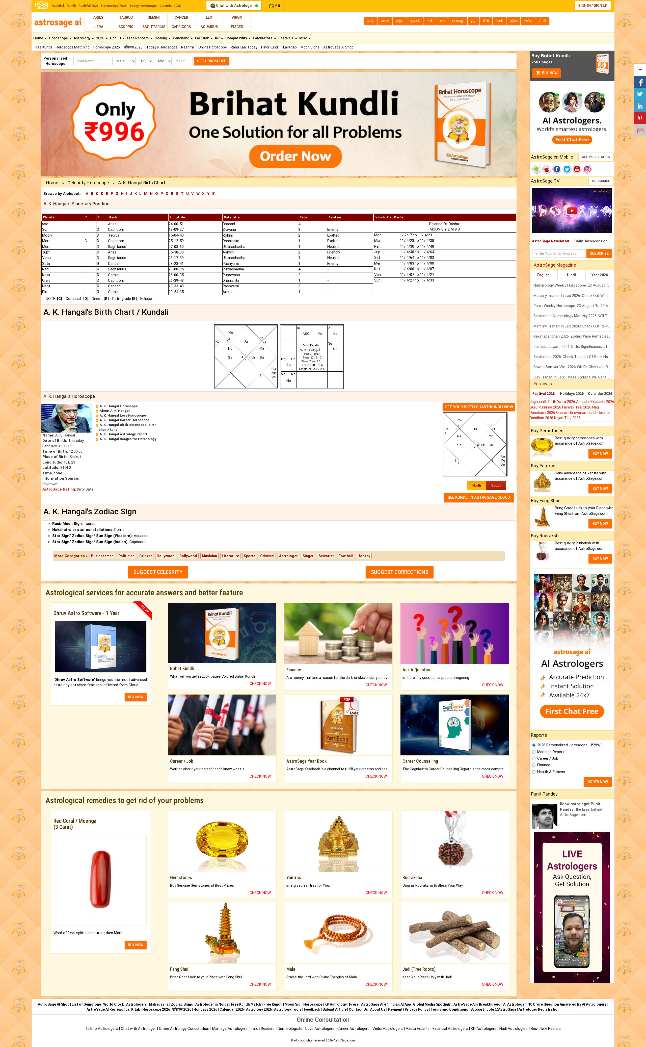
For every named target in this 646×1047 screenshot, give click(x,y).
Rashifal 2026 (88, 6)
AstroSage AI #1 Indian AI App (386, 1004)
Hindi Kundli (270, 47)
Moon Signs (310, 47)
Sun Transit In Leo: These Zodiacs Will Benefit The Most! (573, 377)
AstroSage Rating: (59, 489)
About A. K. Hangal (115, 411)
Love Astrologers (319, 1028)
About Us (378, 1009)
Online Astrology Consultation (184, 1028)
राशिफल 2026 (133, 47)
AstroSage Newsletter (551, 241)
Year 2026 (599, 275)
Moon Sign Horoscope (303, 1004)
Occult (116, 38)
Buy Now (549, 73)
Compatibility (236, 38)
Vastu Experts (417, 1028)
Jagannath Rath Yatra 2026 (553, 401)
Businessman (102, 556)
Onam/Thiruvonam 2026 (577, 412)
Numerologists (290, 1028)
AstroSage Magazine (555, 265)
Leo (209, 17)
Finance (543, 765)
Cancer (181, 17)
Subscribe (601, 181)
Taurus (126, 17)
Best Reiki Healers (546, 1028)
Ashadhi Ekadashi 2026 (595, 401)
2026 (100, 38)
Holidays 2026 (572, 394)
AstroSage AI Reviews (105, 1009)
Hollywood (166, 556)
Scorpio (125, 27)
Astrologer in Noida (212, 1004)
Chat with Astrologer (234, 5)
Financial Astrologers (450, 1028)
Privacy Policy (416, 1009)
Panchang (181, 38)
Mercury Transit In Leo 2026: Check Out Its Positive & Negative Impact (573, 326)
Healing (161, 38)
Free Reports (138, 38)
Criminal (267, 556)
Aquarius (209, 27)
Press (354, 1004)
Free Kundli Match (246, 1004)
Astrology (82, 38)
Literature (230, 556)
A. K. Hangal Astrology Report (123, 434)
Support (477, 1009)
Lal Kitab (290, 47)
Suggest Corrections (399, 572)
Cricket (145, 556)
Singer (308, 556)
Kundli (71, 6)
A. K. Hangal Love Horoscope (123, 415)
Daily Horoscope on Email (594, 241)
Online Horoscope (212, 47)
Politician (126, 556)
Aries (98, 17)
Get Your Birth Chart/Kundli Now (479, 407)
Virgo (237, 17)
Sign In (584, 6)
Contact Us (358, 1009)
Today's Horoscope (161, 47)
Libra (98, 27)
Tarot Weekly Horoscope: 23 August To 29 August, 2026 (573, 305)
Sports (249, 556)
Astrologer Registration (539, 1009)
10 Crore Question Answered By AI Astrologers (567, 1004)
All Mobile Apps (596, 157)
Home (38, 38)
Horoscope (59, 38)
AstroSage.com (344, 1040)
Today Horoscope (143, 6)
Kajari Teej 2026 (567, 418)
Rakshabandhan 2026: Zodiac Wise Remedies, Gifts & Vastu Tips (573, 336)
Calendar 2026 (170, 6)
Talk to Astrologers (101, 1028)
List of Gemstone (86, 1004)
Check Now (260, 683)
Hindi (571, 275)
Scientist (326, 556)
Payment (395, 1009)
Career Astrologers (353, 1028)
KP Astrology (336, 1004)
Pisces (237, 27)
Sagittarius (153, 27)
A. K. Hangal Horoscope (119, 406)
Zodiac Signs (182, 1004)
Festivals (286, 38)
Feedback (312, 1009)
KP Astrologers (484, 1028)
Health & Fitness (551, 772)
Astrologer (288, 556)
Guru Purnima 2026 (546, 407)
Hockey (364, 556)
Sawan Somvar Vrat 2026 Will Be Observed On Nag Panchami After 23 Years (573, 367)
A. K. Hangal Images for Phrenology (128, 439)
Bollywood (188, 556)
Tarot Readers (263, 1028)
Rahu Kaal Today (244, 47)
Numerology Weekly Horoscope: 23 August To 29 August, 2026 (573, 285)
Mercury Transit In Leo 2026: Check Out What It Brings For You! (573, 295)
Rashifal (58, 6)
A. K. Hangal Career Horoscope (124, 420)
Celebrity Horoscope (88, 182)
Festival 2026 (543, 394)
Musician (209, 556)
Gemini (154, 17)
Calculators (263, 38)
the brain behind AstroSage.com (581, 809)
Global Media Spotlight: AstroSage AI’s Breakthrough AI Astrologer (469, 1004)
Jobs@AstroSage (501, 1009)
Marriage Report (550, 752)
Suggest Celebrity (157, 572)
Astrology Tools (288, 1009)
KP (217, 38)
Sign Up (600, 6)
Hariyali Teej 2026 (577, 407)
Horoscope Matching (73, 47)
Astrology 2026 (259, 1009)
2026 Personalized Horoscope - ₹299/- (569, 745)
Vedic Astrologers (387, 1028)
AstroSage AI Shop (338, 47)
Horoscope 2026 (113, 6)
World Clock (113, 1004)
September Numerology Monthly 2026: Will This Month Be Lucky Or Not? (573, 316)
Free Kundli (43, 47)
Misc (303, 38)
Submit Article (334, 1009)
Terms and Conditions (449, 1009)
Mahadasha (159, 1004)
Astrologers (136, 1004)
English (543, 275)
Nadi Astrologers (513, 1028)
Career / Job (547, 758)
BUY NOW (135, 697)
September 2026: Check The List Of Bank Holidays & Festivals (573, 356)
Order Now (598, 782)
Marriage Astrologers (230, 1028)
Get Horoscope (211, 61)
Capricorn (181, 27)
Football (346, 556)
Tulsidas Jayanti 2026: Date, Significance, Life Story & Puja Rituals (573, 346)
